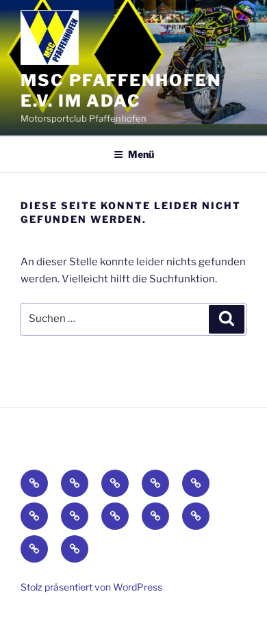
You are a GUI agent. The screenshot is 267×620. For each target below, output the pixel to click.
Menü (141, 154)
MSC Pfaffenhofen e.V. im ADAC (121, 90)
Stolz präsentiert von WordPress (91, 587)
